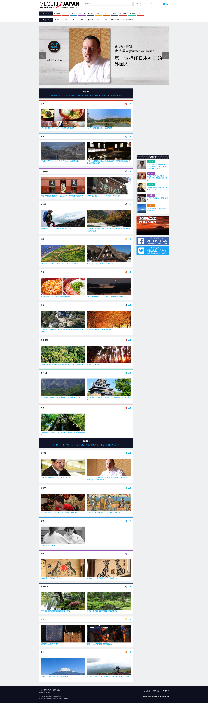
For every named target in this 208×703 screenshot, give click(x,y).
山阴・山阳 (131, 13)
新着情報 (57, 13)
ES (158, 4)
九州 (140, 13)
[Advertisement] (152, 120)
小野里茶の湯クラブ (127, 20)
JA (137, 4)
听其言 (57, 20)
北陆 (98, 13)
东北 (65, 13)
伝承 (81, 20)
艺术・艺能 (89, 20)
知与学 (65, 20)
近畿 (114, 13)
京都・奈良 (122, 13)
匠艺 (98, 20)
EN (144, 4)
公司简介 (147, 691)
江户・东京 (81, 13)
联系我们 (156, 691)
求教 (73, 20)
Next (42, 55)
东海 (106, 13)
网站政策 (166, 691)
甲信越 (90, 13)
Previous (165, 55)
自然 (106, 20)
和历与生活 (115, 20)
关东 (73, 13)
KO (151, 4)
